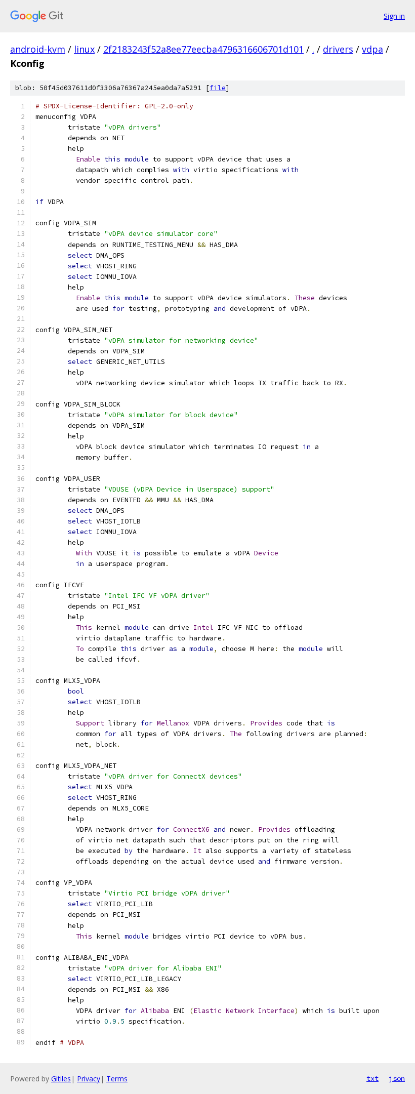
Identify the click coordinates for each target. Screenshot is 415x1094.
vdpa (372, 49)
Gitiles (61, 1078)
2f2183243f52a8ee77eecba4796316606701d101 (203, 49)
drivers (338, 49)
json (397, 1078)
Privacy (88, 1078)
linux (84, 49)
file (218, 88)
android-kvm (37, 49)
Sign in (394, 16)
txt (372, 1078)
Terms (117, 1078)
